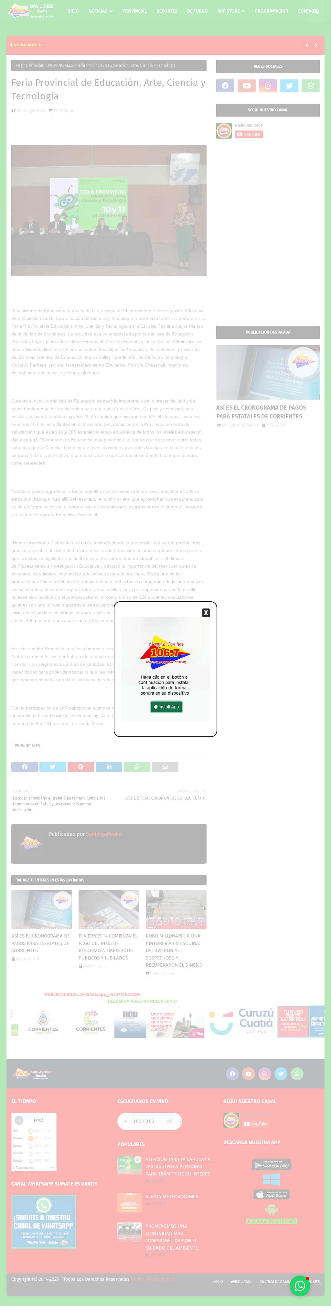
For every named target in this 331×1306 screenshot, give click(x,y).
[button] (300, 1286)
